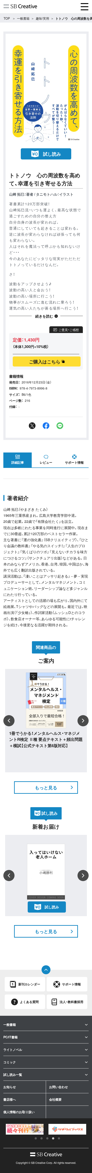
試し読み (52, 154)
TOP (7, 18)
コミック (9, 1062)
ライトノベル (12, 1049)
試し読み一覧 (12, 1074)
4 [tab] (53, 1138)
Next (83, 720)
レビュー (46, 462)
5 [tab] (59, 1138)
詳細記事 (17, 462)
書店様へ (9, 1099)
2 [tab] (41, 1138)
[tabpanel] (25, 1129)
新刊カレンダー (29, 984)
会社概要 (55, 1099)
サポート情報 (74, 462)
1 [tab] (36, 1138)
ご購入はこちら (44, 361)
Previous (9, 720)
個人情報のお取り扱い (19, 1112)
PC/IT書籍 (10, 1037)
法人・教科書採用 (71, 1001)
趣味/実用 (42, 18)
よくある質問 (29, 1001)
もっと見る (46, 787)
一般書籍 (23, 18)
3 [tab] (47, 1138)
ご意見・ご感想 (69, 329)
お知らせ (9, 1087)
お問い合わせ (58, 1087)
